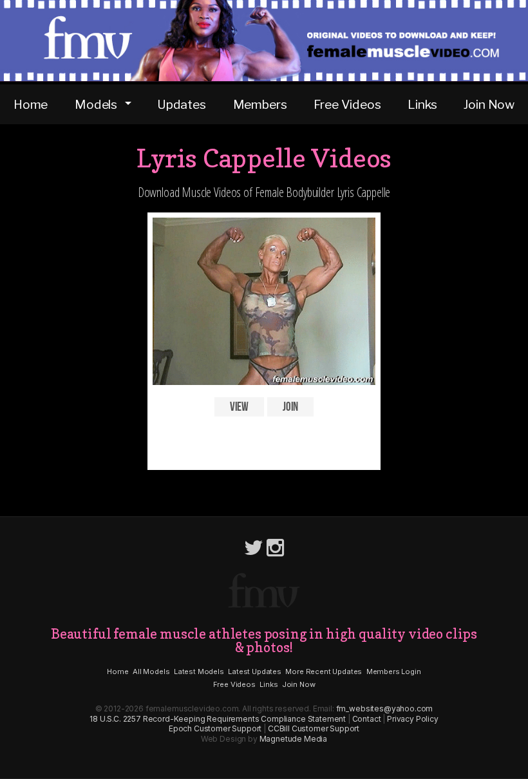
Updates (181, 104)
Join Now (489, 104)
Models (96, 104)
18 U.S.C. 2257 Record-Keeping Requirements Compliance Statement (218, 719)
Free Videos (347, 104)
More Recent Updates (323, 671)
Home (31, 104)
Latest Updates (254, 671)
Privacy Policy (412, 719)
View (239, 406)
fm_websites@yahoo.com (384, 708)
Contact (366, 719)
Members (260, 104)
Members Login (393, 671)
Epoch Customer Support (215, 728)
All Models (151, 671)
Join (290, 406)
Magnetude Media (293, 739)
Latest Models (199, 671)
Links (422, 104)
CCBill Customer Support (313, 728)
